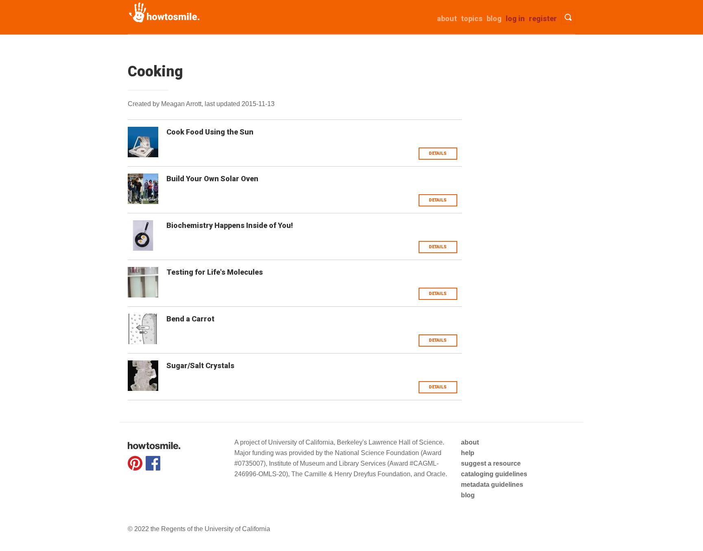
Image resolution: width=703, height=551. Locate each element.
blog (468, 495)
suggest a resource (491, 463)
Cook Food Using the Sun (209, 132)
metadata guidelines (492, 484)
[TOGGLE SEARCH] (568, 17)
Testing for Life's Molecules (214, 272)
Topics (471, 18)
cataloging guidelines (494, 474)
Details (438, 153)
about (447, 18)
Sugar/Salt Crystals (200, 365)
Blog (494, 18)
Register (543, 18)
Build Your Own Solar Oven (212, 178)
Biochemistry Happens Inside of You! (229, 225)
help (467, 452)
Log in (515, 18)
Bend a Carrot (190, 319)
